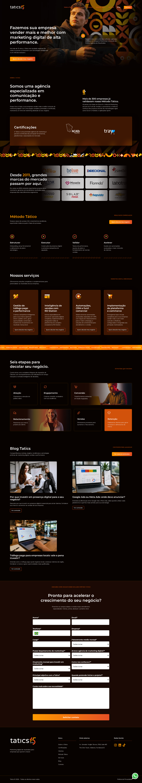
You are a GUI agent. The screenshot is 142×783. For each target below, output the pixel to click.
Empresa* (76, 629)
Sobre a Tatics (68, 7)
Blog (118, 7)
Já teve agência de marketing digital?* (88, 651)
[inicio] (17, 7)
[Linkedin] (119, 745)
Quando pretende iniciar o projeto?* (87, 675)
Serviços (111, 7)
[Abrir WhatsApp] (135, 776)
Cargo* (36, 640)
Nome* (36, 618)
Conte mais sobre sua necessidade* (48, 686)
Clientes (90, 7)
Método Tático (100, 7)
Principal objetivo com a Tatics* (46, 675)
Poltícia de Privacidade (124, 779)
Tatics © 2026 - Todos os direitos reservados (25, 779)
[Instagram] (115, 745)
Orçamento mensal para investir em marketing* (48, 663)
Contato (61, 764)
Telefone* (37, 629)
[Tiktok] (124, 745)
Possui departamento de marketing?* (49, 651)
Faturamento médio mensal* (84, 640)
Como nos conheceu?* (81, 662)
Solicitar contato (71, 717)
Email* (74, 618)
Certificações (80, 7)
